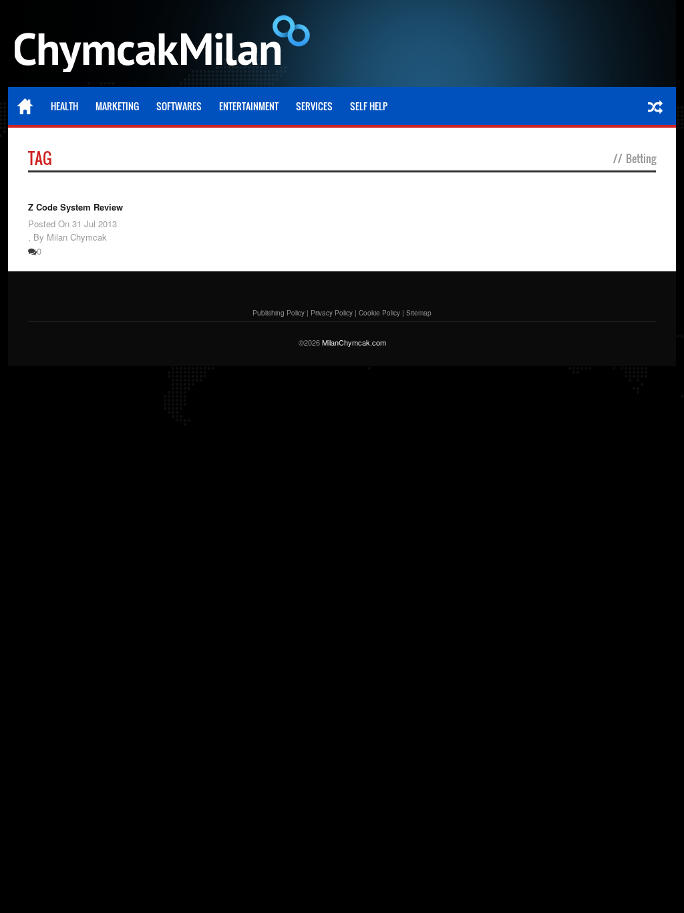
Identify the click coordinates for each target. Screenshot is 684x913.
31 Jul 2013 (94, 223)
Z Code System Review (75, 207)
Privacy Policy (332, 312)
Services (314, 106)
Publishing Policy (278, 312)
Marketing (117, 106)
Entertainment (249, 106)
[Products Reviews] (165, 47)
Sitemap (419, 312)
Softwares (179, 106)
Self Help (368, 106)
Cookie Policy (379, 312)
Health (64, 106)
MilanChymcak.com (354, 342)
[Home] (25, 106)
